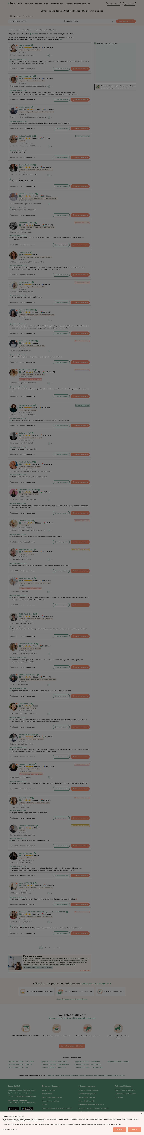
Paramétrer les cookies (10, 1129)
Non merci (119, 1129)
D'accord (134, 1129)
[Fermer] (141, 1114)
